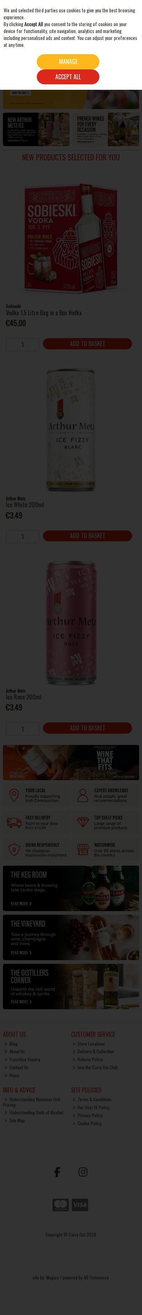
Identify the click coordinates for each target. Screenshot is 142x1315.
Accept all (68, 76)
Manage (68, 61)
